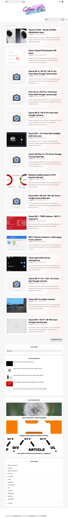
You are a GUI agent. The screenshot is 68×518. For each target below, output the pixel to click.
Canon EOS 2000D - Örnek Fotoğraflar (34, 418)
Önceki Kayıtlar (56, 339)
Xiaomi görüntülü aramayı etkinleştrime (24, 362)
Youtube (10, 503)
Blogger (10, 473)
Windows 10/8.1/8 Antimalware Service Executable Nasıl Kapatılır (30, 389)
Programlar (11, 485)
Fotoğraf (10, 476)
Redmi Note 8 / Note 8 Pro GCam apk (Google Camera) (28, 368)
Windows (10, 496)
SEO (9, 487)
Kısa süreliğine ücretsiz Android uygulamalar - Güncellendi (29, 382)
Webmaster (11, 493)
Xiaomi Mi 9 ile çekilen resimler (42, 299)
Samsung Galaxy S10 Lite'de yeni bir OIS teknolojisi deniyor (29, 375)
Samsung (10, 490)
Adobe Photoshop (12, 465)
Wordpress (11, 499)
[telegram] (62, 1)
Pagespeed (10, 482)
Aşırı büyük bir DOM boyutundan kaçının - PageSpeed (34, 453)
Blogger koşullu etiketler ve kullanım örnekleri (34, 435)
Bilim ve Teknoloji (12, 471)
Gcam (9, 479)
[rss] (59, 1)
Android (10, 468)
